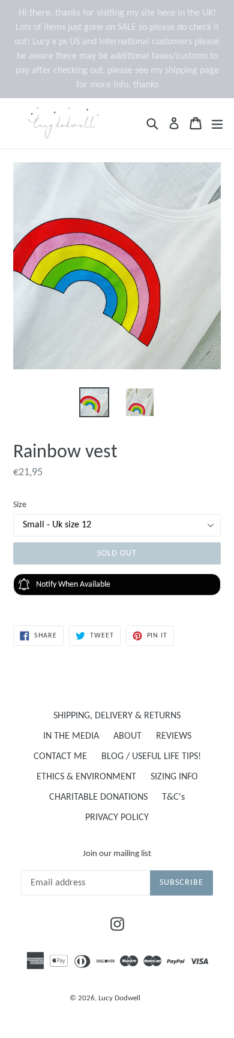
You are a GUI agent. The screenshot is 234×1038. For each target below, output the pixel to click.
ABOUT (127, 736)
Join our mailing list (117, 853)
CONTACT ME (60, 756)
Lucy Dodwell (119, 998)
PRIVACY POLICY (117, 817)
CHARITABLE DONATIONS (98, 797)
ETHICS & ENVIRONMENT (86, 777)
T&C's (173, 797)
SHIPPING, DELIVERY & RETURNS (117, 716)
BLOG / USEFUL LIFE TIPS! (151, 756)
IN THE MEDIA (71, 736)
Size (19, 504)
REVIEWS (173, 736)
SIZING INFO (174, 777)
